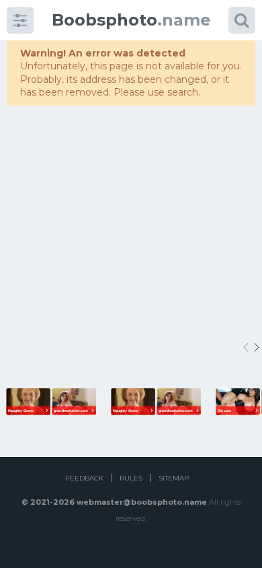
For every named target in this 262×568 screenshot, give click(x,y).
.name (131, 19)
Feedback (84, 478)
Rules (131, 478)
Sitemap (174, 478)
